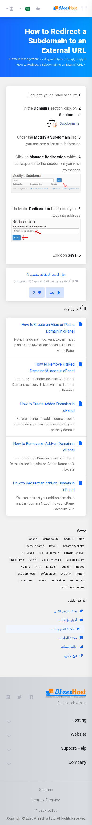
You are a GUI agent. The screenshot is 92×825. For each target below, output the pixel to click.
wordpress (27, 580)
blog (81, 539)
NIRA (38, 566)
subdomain (77, 580)
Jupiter (66, 566)
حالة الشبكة (69, 647)
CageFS (69, 539)
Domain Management (24, 59)
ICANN (33, 559)
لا (34, 292)
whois (42, 580)
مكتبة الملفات (68, 638)
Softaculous (48, 573)
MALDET (51, 566)
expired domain (49, 552)
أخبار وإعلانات (68, 620)
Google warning (51, 559)
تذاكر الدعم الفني (66, 611)
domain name (35, 546)
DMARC (53, 546)
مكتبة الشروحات (52, 59)
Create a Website (73, 546)
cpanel (33, 539)
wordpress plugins (72, 587)
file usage (28, 552)
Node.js (25, 566)
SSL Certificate (26, 573)
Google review (75, 559)
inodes (79, 566)
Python (79, 573)
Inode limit (17, 559)
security (66, 573)
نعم (52, 292)
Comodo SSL (51, 539)
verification (58, 580)
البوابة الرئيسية (76, 59)
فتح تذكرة (71, 656)
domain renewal (74, 552)
